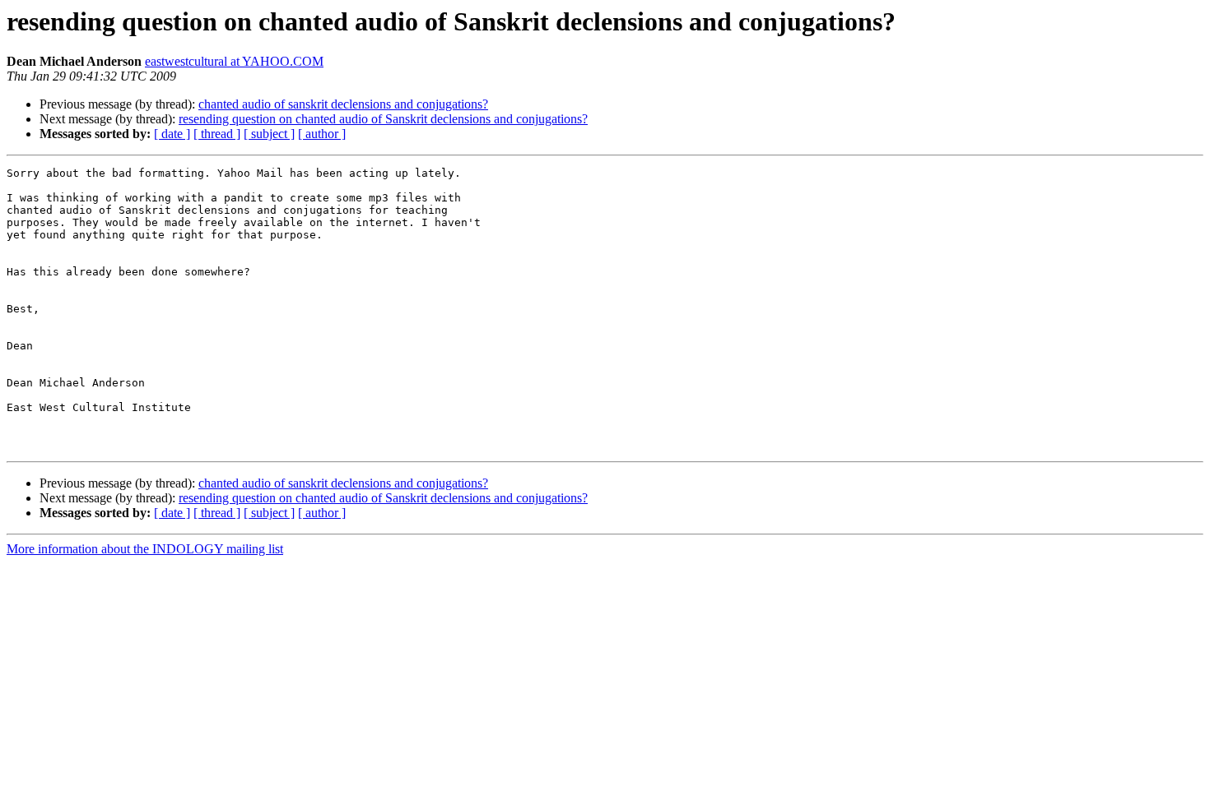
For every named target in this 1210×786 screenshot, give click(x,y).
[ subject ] (269, 134)
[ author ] (322, 134)
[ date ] (172, 134)
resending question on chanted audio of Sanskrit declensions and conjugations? (383, 119)
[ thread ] (216, 134)
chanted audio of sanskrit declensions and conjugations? (343, 104)
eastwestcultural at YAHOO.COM (234, 61)
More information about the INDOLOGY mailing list (145, 549)
